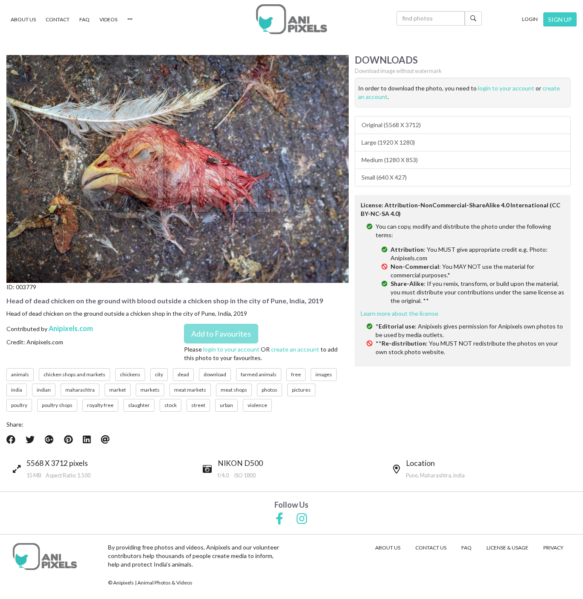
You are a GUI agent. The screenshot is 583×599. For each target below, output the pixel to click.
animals (20, 374)
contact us (430, 547)
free (296, 374)
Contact (58, 19)
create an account (295, 349)
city (159, 374)
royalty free (100, 405)
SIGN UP (560, 19)
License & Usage (507, 547)
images (323, 374)
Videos (108, 19)
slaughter (139, 405)
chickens (130, 374)
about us (387, 547)
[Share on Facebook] (10, 439)
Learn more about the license (399, 313)
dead (183, 374)
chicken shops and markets (74, 374)
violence (257, 405)
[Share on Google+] (49, 439)
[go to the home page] (291, 19)
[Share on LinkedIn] (86, 439)
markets (150, 390)
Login (530, 19)
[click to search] (473, 18)
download (215, 374)
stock (170, 405)
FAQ (84, 19)
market (117, 390)
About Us (23, 19)
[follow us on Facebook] (279, 519)
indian (44, 390)
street (198, 405)
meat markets (190, 390)
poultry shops (57, 405)
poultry (19, 405)
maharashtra (80, 390)
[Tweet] (30, 439)
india (16, 390)
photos (269, 390)
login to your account (231, 349)
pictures (301, 390)
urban (226, 405)
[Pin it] (68, 439)
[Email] (105, 439)
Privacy (553, 547)
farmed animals (259, 374)
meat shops (234, 390)
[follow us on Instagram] (302, 519)
